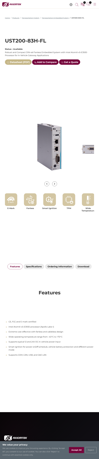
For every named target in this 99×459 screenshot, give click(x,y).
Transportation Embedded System (55, 18)
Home (7, 18)
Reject (91, 450)
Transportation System (30, 18)
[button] (46, 183)
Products (15, 18)
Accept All (76, 450)
